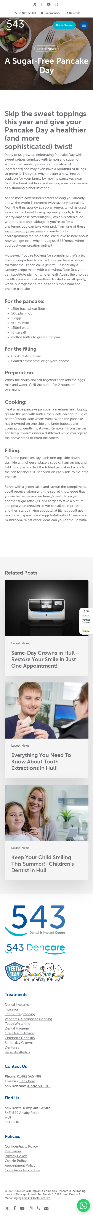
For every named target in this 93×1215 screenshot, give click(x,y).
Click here (27, 1081)
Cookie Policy (16, 1160)
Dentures (12, 1047)
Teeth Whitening (17, 1023)
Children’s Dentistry (20, 1038)
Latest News (46, 48)
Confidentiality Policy (21, 1146)
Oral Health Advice (19, 1033)
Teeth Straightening (20, 1014)
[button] (84, 25)
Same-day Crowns (19, 1042)
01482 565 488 (29, 1076)
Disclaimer (13, 1151)
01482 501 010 (39, 1086)
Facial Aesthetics (17, 1052)
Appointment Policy (20, 1165)
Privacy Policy (16, 1156)
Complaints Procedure (22, 1170)
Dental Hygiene (17, 1028)
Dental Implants (17, 1004)
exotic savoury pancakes (24, 231)
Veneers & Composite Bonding (28, 1019)
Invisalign (12, 1009)
